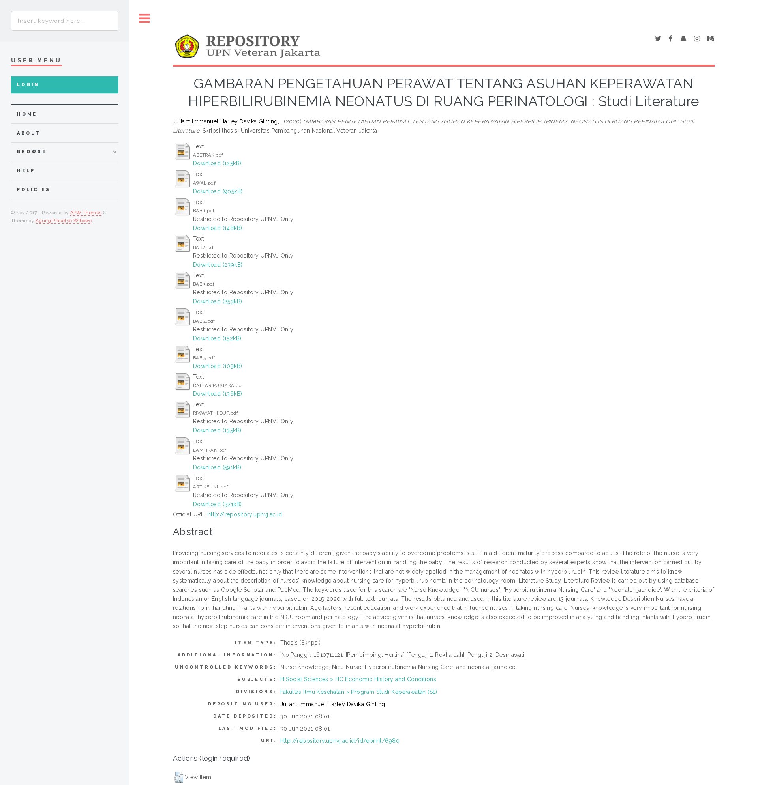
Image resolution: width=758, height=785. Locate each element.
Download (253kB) (217, 301)
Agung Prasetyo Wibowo (64, 220)
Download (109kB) (217, 366)
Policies (34, 189)
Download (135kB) (217, 430)
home (27, 114)
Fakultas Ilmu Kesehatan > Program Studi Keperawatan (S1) (358, 692)
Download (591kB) (217, 467)
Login (28, 84)
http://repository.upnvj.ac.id (245, 514)
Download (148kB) (217, 228)
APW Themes (86, 212)
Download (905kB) (218, 191)
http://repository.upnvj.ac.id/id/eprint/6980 (340, 741)
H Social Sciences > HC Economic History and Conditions (358, 679)
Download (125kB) (217, 163)
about (29, 133)
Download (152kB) (217, 338)
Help (26, 170)
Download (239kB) (218, 265)
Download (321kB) (217, 504)
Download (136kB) (217, 394)
